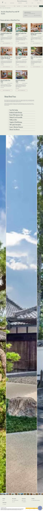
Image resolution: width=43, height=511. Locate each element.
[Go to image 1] (1, 494)
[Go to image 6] (16, 494)
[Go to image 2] (4, 494)
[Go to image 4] (10, 494)
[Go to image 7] (19, 494)
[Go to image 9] (25, 494)
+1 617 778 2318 (36, 0)
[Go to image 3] (7, 494)
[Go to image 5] (13, 494)
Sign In (40, 0)
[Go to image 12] (34, 494)
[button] (6, 27)
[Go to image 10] (28, 494)
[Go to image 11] (31, 494)
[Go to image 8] (22, 494)
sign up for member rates (6, 43)
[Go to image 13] (36, 494)
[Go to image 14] (39, 494)
